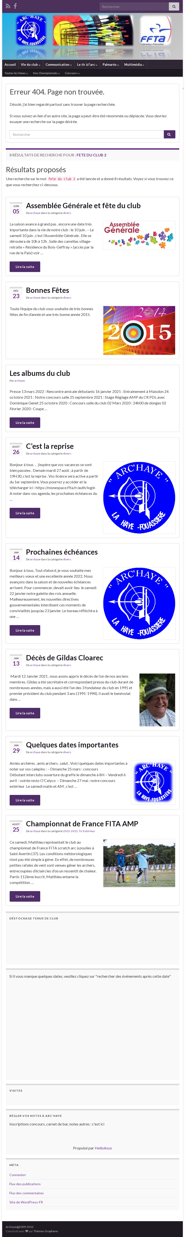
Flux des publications (25, 1184)
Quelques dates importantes (72, 744)
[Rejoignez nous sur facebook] (15, 5)
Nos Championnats (45, 73)
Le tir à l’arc (86, 64)
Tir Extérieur (87, 831)
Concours (71, 73)
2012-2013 (70, 831)
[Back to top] (174, 1226)
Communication (58, 64)
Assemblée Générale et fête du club (83, 205)
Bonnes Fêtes (47, 290)
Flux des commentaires (26, 1193)
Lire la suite (25, 267)
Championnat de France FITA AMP (82, 823)
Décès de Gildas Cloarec (64, 657)
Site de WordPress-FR (26, 1202)
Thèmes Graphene (45, 1231)
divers (67, 213)
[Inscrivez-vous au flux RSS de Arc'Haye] (8, 5)
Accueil (10, 64)
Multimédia (133, 64)
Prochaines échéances (62, 551)
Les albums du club (40, 373)
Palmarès (110, 64)
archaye (35, 213)
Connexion (17, 1175)
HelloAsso (103, 1148)
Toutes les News (15, 73)
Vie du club (30, 64)
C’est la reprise (50, 446)
